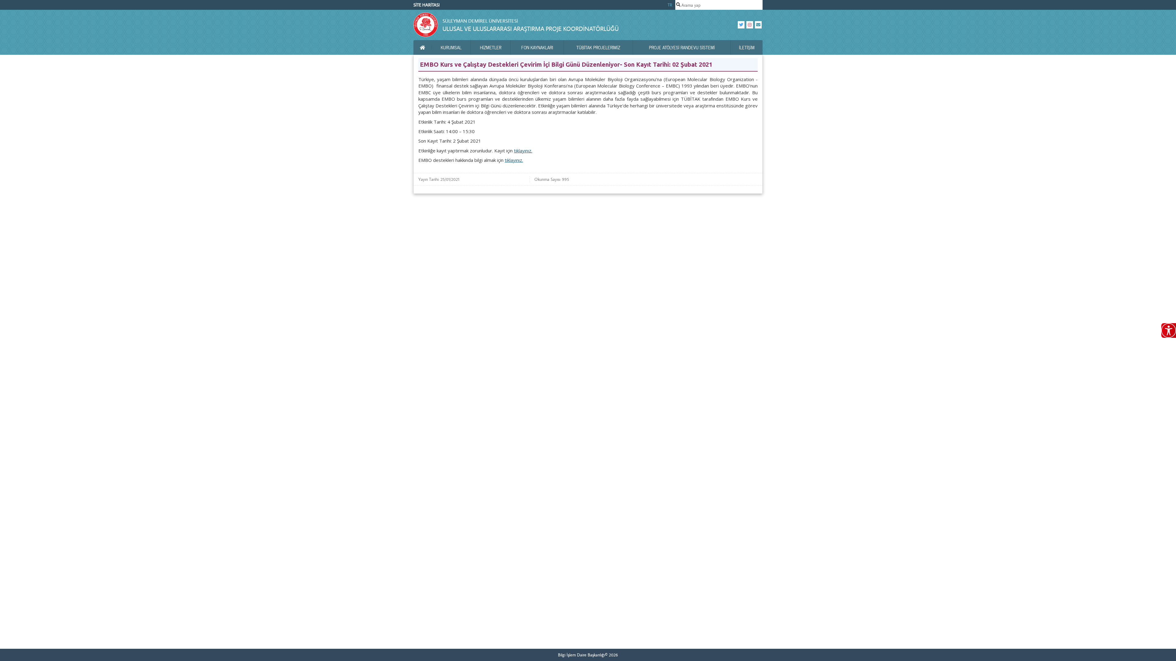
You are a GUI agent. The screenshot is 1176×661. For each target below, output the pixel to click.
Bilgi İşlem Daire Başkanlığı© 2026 (588, 655)
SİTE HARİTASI (426, 5)
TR (670, 5)
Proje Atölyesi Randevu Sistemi (682, 47)
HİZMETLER (490, 47)
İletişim (747, 47)
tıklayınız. (523, 151)
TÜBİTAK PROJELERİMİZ (598, 47)
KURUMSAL (451, 47)
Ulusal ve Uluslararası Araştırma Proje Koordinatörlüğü (531, 28)
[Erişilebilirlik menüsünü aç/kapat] (1168, 330)
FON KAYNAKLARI (537, 47)
